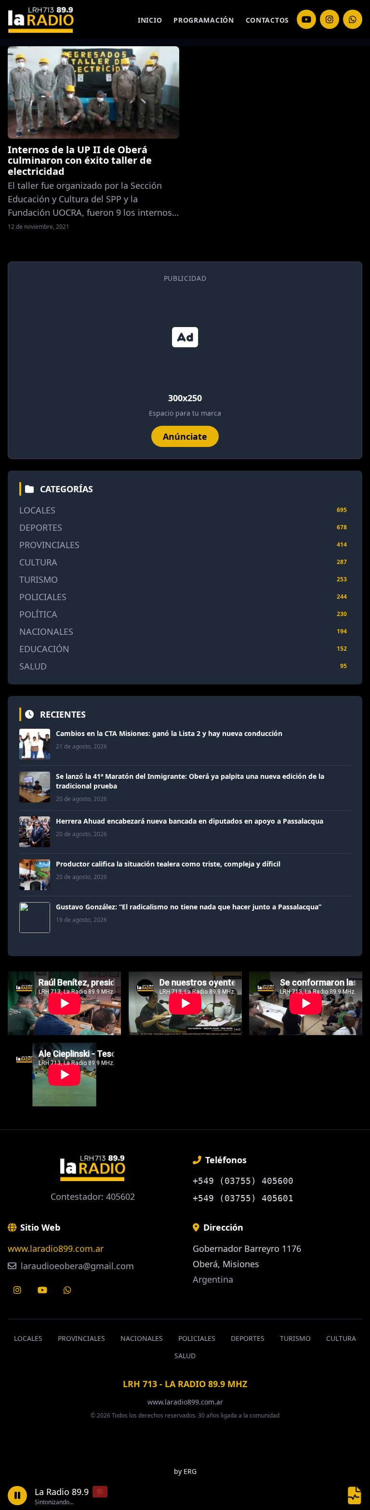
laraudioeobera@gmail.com (76, 1266)
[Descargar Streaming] (354, 1495)
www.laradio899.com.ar (56, 1248)
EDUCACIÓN (44, 649)
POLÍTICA (38, 614)
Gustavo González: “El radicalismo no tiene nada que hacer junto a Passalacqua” (188, 906)
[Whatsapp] (67, 1290)
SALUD (33, 666)
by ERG (185, 1471)
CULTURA (38, 562)
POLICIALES (42, 597)
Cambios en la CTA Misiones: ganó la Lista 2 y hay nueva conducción (169, 733)
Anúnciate (185, 436)
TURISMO (38, 579)
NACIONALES (46, 631)
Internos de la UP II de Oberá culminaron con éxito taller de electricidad (80, 160)
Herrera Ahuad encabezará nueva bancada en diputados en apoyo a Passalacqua (189, 821)
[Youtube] (42, 1290)
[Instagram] (306, 19)
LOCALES (37, 510)
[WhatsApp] (352, 19)
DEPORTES (40, 527)
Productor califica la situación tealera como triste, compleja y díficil (168, 863)
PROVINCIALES (49, 545)
